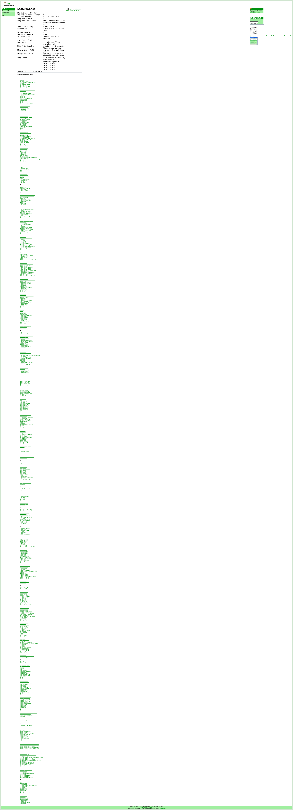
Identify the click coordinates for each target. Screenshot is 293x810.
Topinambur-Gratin (24, 710)
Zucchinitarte (22, 797)
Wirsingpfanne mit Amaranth (26, 775)
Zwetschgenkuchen (24, 801)
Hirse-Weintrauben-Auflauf (25, 357)
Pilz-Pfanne (22, 518)
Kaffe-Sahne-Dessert (24, 390)
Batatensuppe (23, 124)
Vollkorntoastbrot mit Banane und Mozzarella (29, 745)
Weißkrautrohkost (23, 761)
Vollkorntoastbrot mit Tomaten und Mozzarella (29, 748)
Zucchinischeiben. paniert (25, 792)
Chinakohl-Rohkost (24, 175)
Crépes (21, 178)
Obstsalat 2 (22, 498)
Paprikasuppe (23, 511)
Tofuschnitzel (23, 695)
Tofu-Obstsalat (23, 685)
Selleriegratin (23, 618)
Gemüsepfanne (23, 286)
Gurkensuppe (23, 328)
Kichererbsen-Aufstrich (25, 403)
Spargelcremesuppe (24, 637)
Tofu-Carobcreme (23, 677)
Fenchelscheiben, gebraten (26, 224)
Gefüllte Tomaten (23, 260)
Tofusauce (22, 694)
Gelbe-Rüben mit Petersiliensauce (27, 272)
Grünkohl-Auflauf (23, 323)
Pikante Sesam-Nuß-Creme (26, 517)
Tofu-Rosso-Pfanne (24, 687)
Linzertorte (22, 456)
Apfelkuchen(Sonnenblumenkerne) (27, 94)
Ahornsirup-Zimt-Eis (24, 81)
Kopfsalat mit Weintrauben (25, 420)
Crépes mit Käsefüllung (25, 180)
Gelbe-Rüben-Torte (24, 279)
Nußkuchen (22, 492)
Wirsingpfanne (23, 774)
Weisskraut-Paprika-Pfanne (26, 764)
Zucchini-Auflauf (23, 786)
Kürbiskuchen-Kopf (24, 441)
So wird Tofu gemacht (24, 627)
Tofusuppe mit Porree (24, 700)
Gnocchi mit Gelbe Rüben (25, 302)
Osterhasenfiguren (24, 504)
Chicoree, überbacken (24, 169)
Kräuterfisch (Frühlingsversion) (26, 424)
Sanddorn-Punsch (24, 592)
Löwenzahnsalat (23, 458)
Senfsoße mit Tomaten (24, 621)
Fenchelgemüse (23, 220)
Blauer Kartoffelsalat (24, 130)
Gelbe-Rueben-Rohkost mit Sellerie (27, 280)
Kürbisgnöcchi (23, 439)
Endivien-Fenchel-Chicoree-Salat (27, 196)
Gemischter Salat (23, 281)
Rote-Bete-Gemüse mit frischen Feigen (28, 576)
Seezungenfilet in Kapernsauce (26, 614)
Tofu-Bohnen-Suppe (24, 673)
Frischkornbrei (23, 237)
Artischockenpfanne (24, 102)
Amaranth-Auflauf (23, 85)
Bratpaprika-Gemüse (24, 145)
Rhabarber (22, 544)
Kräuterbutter (23, 422)
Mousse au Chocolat (24, 480)
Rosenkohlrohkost (24, 567)
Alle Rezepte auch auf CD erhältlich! (263, 26)
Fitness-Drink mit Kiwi (24, 236)
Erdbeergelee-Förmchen (25, 199)
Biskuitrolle (22, 128)
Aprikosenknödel (23, 99)
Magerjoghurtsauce (24, 462)
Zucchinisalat (23, 790)
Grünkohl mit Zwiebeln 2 (25, 322)
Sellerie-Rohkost (23, 617)
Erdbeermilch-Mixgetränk (25, 200)
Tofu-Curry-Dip (23, 679)
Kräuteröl (22, 425)
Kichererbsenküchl (24, 406)
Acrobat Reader (162, 808)
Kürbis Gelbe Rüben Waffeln (26, 434)
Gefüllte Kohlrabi (23, 257)
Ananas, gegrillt (23, 87)
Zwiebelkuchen (23, 803)
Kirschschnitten (23, 411)
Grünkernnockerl (23, 318)
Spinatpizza (22, 645)
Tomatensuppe (23, 707)
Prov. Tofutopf (23, 523)
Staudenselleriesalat (24, 648)
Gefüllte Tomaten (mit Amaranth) (26, 262)
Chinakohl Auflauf (23, 174)
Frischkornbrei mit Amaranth (26, 238)
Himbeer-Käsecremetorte (25, 346)
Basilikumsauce (23, 120)
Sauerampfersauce (24, 595)
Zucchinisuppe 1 (23, 795)
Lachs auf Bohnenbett (24, 451)
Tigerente (22, 667)
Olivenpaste (22, 501)
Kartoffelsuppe (23, 399)
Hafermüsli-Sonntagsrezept (26, 340)
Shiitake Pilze (23, 624)
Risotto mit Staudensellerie (25, 557)
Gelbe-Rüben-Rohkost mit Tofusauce (27, 276)
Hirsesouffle (22, 369)
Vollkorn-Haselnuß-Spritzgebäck (27, 733)
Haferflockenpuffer (24, 337)
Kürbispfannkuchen (24, 443)
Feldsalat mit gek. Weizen (25, 211)
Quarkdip (22, 531)
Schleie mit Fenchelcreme (25, 603)
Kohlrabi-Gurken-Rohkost (25, 415)
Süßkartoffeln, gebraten (25, 657)
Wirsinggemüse (23, 772)
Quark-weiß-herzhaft (24, 530)
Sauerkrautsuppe (23, 600)
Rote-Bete (22, 572)
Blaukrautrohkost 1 (24, 134)
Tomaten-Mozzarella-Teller (25, 703)
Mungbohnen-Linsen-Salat (25, 483)
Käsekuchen (22, 402)
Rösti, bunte (22, 569)
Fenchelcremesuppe (24, 218)
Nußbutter (22, 490)
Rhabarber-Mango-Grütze (25, 549)
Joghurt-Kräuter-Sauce (25, 381)
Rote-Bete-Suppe (23, 581)
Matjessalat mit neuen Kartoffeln (26, 477)
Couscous (22, 177)
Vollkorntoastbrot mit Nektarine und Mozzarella (29, 747)
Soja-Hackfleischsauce (25, 630)
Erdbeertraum (23, 203)
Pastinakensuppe (23, 514)
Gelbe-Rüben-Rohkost (25, 274)
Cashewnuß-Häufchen (25, 168)
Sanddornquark (23, 593)
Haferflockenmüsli (24, 334)
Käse (21, 400)
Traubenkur (22, 716)
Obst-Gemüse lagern (24, 496)
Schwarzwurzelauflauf (24, 608)
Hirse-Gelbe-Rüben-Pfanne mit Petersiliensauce (30, 355)
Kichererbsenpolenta (24, 407)
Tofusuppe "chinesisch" (25, 698)
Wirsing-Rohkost (23, 771)
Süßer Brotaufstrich (24, 652)
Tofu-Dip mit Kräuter (24, 681)
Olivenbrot (22, 500)
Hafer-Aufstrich (23, 332)
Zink (21, 782)
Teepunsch (22, 663)
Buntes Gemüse (23, 161)
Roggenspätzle (23, 562)
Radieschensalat (23, 541)
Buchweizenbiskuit (24, 156)
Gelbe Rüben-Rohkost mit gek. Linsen (28, 270)
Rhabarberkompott (24, 551)
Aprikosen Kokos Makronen (26, 98)
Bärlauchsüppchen (24, 118)
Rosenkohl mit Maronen (25, 566)
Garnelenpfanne (23, 254)
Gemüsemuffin (23, 285)
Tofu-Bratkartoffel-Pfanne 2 (25, 675)
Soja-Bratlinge (23, 628)
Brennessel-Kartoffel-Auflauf (26, 147)
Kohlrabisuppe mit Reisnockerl (26, 417)
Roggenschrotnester (24, 561)
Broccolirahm (23, 152)
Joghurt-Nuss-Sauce (24, 382)
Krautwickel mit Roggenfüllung (26, 428)
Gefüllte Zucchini (23, 263)
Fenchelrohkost (23, 223)
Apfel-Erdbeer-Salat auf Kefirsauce (27, 90)
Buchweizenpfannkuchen (25, 160)
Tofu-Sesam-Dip (23, 689)
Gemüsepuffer (23, 288)
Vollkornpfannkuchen (24, 738)
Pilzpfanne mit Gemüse (25, 519)
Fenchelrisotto (23, 222)
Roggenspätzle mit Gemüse (26, 563)
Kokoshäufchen (23, 418)
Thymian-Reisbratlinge (25, 666)
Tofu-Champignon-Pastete (25, 678)
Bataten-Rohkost (23, 123)
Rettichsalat (22, 543)
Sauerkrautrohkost (24, 599)
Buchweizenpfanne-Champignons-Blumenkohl (30, 159)
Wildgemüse (22, 766)
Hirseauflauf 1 (23, 359)
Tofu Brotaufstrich (23, 670)
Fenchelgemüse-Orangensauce (26, 221)
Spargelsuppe (23, 641)
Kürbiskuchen (23, 440)
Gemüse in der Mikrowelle (25, 282)
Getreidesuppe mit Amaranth (26, 300)
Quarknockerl (23, 532)
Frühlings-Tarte (23, 242)
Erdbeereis (22, 198)
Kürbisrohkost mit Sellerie (25, 444)
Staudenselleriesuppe (24, 649)
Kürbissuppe (22, 447)
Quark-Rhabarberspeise (25, 528)
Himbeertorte (23, 348)
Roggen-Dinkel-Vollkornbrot (26, 558)
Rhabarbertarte (23, 554)
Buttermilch (22, 163)
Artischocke (22, 101)
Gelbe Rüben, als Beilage (25, 269)
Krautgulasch (23, 427)
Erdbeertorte (22, 202)
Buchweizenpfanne (24, 158)
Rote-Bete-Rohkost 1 (24, 577)
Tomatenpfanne (23, 704)
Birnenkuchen (23, 127)
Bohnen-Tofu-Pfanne (24, 142)
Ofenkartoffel (22, 499)
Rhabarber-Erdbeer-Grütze (25, 545)
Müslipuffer (22, 484)
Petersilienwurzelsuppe (25, 515)
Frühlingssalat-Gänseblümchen (26, 248)
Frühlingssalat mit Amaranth (26, 244)
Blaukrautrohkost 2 (24, 135)
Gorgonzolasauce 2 (24, 305)
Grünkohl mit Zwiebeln (24, 321)
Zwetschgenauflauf (24, 798)
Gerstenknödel (23, 295)
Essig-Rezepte (23, 204)
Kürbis (21, 433)
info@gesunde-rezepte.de (146, 807)
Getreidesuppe (23, 299)
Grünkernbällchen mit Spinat (26, 315)
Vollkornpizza (23, 739)
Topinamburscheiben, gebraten (26, 715)
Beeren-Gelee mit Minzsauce (26, 126)
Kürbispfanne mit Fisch (25, 442)
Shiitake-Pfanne (23, 626)
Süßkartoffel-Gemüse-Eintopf (26, 653)
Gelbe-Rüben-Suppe (24, 278)
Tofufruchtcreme (23, 691)
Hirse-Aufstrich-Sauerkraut (25, 353)
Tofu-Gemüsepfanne (24, 682)
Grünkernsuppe (23, 319)
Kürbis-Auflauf (23, 435)
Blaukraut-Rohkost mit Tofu (25, 133)
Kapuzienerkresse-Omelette (26, 393)
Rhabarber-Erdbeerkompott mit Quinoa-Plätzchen (30, 546)
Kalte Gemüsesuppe (24, 391)
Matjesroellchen (23, 476)
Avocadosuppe (23, 109)
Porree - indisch (23, 522)
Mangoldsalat (23, 470)
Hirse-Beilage (23, 354)
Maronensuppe (23, 473)
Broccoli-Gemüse (23, 150)
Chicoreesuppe (23, 171)
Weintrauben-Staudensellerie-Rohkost (28, 755)
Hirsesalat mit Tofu (24, 368)
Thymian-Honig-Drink (24, 665)
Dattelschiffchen (23, 187)
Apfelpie (22, 95)
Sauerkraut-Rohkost (24, 598)
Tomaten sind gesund (24, 702)
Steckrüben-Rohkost (24, 650)
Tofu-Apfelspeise (23, 672)
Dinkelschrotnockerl (24, 190)
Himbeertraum (23, 349)
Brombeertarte (23, 154)
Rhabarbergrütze (23, 550)
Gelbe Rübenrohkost (24, 271)
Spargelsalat (22, 639)
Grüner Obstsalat (23, 314)
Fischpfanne (22, 231)
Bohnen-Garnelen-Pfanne (25, 139)
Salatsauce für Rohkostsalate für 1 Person (29, 588)
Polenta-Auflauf (23, 521)
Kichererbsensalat (24, 408)
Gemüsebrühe (23, 284)
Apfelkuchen (22, 92)
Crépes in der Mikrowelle (25, 179)
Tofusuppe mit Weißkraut (25, 701)
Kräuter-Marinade (23, 421)
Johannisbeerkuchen (24, 385)
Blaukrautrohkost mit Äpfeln (26, 136)
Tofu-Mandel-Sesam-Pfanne (26, 683)
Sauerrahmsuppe (23, 601)
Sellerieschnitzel (23, 619)
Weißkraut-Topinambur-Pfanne (26, 758)
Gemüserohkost (23, 289)
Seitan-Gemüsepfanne (25, 615)
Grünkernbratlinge (24, 317)
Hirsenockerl (22, 363)
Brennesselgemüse (24, 148)
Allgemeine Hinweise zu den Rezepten (28, 82)
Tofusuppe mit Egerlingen (25, 699)
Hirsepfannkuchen (24, 365)
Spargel (21, 633)
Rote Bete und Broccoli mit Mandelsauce (28, 571)
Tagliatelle (22, 661)
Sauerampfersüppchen (25, 596)
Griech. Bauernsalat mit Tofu (26, 308)
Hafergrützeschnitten (24, 338)
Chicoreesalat (23, 170)
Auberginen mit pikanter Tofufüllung (27, 103)
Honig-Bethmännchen (24, 372)
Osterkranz (22, 505)
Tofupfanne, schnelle (24, 693)
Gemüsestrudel (23, 290)
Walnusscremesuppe (24, 754)
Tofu (21, 669)
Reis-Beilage (23, 542)
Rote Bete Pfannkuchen (25, 570)
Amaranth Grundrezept (25, 84)
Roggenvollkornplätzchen (25, 565)
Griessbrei (22, 310)
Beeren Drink (23, 125)
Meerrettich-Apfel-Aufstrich (25, 479)
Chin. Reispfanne (23, 172)
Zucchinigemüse (23, 788)
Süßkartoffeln (23, 655)
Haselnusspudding (24, 345)
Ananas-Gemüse (23, 88)
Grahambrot (22, 306)
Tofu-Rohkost (23, 686)
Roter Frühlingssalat (24, 582)
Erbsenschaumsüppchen (25, 197)
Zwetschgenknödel (24, 799)
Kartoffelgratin (23, 394)
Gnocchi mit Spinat (24, 303)
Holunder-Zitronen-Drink (25, 370)
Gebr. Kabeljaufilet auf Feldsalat (26, 255)
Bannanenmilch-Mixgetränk (26, 117)
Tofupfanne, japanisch (24, 692)
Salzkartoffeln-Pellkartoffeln (26, 591)
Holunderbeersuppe (24, 371)
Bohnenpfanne (23, 143)
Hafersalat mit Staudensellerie (26, 341)
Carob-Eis (22, 167)
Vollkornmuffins (23, 737)
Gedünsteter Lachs (24, 256)
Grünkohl (22, 320)
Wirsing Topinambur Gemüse (26, 770)
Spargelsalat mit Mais (24, 640)
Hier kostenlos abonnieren (255, 12)
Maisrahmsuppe (23, 464)
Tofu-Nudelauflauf (24, 684)
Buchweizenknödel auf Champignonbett (28, 157)
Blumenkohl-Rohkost (24, 137)
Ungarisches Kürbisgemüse (26, 725)
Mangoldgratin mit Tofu (25, 469)
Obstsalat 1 (22, 497)
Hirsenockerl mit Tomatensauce (26, 364)
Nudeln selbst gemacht (25, 488)
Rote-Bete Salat (23, 573)
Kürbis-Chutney (23, 436)
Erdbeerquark (23, 201)
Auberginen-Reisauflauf (25, 106)
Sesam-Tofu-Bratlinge (24, 623)
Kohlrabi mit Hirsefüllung (25, 414)
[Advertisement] (34, 4)
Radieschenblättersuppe (25, 539)
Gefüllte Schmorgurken (25, 258)
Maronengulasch (23, 472)
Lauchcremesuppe (24, 452)
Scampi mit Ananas (24, 602)
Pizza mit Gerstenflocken (25, 520)
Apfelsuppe (22, 97)
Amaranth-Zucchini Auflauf (25, 86)
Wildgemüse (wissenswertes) (26, 767)
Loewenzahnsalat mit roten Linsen (27, 457)
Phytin (21, 516)
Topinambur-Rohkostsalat (25, 714)
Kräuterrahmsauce (24, 426)
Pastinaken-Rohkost (24, 513)
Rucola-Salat (23, 583)
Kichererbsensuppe (24, 409)
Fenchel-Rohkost (23, 217)
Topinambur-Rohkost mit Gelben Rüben (28, 713)
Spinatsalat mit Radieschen (26, 647)
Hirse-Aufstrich (23, 352)
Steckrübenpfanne (24, 651)
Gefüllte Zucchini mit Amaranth (26, 264)
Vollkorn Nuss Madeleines (25, 731)
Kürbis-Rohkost (23, 438)
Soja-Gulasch (23, 629)
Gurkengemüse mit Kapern (25, 326)
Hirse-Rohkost (23, 356)
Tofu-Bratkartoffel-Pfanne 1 (25, 674)
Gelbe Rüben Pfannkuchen (25, 268)
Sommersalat (23, 631)
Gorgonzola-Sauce (24, 304)
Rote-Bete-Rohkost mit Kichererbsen (27, 579)
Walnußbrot (22, 753)
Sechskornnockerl (24, 610)
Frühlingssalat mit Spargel (25, 247)
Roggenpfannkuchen (24, 560)
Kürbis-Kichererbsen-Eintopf (26, 437)
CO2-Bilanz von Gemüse (25, 176)
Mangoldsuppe (23, 471)
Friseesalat (22, 239)
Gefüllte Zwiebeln (23, 266)
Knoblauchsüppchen (24, 412)
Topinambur (22, 708)
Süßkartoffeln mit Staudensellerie (27, 656)
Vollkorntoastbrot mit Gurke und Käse (27, 746)
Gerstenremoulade (24, 297)
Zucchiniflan (22, 787)
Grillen (21, 311)
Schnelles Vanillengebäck (25, 604)
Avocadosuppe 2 (23, 110)
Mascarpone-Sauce (24, 474)
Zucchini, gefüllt (23, 784)
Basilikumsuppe (23, 121)
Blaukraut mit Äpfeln (24, 132)
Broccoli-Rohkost (23, 151)
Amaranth (22, 83)
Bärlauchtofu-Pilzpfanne (25, 119)
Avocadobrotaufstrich (24, 108)
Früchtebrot (22, 240)
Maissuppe (22, 466)
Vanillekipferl (22, 730)
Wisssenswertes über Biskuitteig (26, 777)
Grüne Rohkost (23, 312)
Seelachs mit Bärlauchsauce (26, 611)
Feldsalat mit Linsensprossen (26, 213)
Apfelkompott (23, 91)
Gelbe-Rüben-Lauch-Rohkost (26, 273)
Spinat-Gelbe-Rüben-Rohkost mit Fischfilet (29, 643)
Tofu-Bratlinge (23, 676)
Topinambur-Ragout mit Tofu (26, 712)
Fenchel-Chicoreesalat (25, 216)
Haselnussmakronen (24, 344)
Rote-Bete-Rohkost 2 (24, 578)
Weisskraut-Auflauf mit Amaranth (27, 763)
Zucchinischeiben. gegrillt (25, 791)
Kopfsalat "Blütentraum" (25, 419)
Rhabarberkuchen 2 (24, 553)
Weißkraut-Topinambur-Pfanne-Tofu (27, 759)
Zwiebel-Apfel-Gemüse (25, 802)
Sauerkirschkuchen (24, 597)
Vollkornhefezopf (23, 735)
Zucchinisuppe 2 (23, 796)
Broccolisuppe (23, 153)
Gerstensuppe (23, 298)
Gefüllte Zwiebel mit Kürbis (25, 265)
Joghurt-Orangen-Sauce (25, 383)
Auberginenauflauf (24, 107)
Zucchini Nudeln (23, 783)
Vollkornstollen (23, 743)
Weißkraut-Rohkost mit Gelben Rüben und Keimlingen (31, 757)
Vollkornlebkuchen (24, 736)
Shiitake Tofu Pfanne (24, 625)
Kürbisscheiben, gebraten (25, 446)
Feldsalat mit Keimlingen (25, 212)
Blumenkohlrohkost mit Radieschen (27, 138)
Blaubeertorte (23, 129)
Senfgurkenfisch (23, 620)
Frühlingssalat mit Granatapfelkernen (27, 246)
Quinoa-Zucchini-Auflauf (25, 534)
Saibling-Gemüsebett (24, 587)
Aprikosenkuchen (23, 100)
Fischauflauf (22, 226)
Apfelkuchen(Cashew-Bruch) (26, 93)
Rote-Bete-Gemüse (24, 574)
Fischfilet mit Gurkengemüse (26, 227)
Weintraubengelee (24, 756)
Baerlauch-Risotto (24, 116)
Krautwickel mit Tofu (24, 430)
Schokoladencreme (24, 605)
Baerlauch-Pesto (23, 114)
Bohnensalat (22, 144)
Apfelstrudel (22, 96)
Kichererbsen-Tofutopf (24, 405)
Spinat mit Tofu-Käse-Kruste (26, 642)
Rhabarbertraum (23, 555)
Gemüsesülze (23, 291)
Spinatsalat (22, 646)
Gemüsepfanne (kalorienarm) (26, 287)
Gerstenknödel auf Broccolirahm (26, 296)
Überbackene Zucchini (25, 720)
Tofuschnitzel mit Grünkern (25, 697)
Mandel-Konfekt (23, 467)
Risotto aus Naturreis (24, 556)
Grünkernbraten (23, 316)
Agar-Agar (22, 80)
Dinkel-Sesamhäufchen (25, 188)
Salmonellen (22, 589)
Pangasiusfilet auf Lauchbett (26, 509)
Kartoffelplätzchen (24, 396)
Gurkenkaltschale (23, 327)
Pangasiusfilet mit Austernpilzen (26, 510)
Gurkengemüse (23, 324)
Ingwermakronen (23, 376)
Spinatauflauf (23, 644)
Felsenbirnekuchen (24, 214)
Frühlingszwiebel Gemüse (25, 249)
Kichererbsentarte (24, 410)
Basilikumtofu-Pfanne (24, 122)
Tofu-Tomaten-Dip (24, 690)
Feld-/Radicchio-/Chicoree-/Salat (27, 209)
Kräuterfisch (22, 423)
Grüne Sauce (23, 313)
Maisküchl (22, 463)
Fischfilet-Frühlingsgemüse (25, 230)
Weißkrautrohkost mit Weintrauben (27, 762)
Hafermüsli (22, 339)
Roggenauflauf (23, 559)
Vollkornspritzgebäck (24, 741)
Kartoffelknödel (23, 395)
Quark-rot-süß (23, 529)
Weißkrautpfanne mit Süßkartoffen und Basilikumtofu (31, 760)
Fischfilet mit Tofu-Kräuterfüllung (26, 229)
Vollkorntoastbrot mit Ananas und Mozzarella (29, 744)
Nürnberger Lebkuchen (25, 489)
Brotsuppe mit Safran (24, 155)
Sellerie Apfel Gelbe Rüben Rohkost (27, 616)
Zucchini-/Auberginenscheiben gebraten (28, 785)
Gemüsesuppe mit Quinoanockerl (27, 292)
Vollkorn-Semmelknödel (25, 734)
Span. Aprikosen (23, 632)
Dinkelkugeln (23, 189)
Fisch (21, 225)
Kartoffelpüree (23, 398)
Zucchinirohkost (23, 789)
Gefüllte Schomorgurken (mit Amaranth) (28, 259)
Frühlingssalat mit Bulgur (25, 245)
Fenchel (22, 215)
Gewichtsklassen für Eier (25, 301)
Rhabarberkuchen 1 (24, 552)
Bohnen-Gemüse (23, 140)
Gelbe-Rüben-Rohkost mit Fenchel (27, 275)
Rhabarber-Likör (23, 547)
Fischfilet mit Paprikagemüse (26, 228)
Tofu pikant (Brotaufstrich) (25, 671)
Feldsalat (22, 210)
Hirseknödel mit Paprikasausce (26, 362)
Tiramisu (22, 668)
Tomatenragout (23, 705)
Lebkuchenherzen (24, 453)
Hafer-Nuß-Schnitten (24, 333)
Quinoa (21, 533)
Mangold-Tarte (23, 468)
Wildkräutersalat (23, 769)
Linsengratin (22, 454)
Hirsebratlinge (23, 361)
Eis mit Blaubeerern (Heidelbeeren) (27, 195)
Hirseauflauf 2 (23, 360)
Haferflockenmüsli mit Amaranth (26, 336)
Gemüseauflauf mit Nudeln (25, 283)
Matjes (21, 475)
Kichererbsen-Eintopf (24, 404)
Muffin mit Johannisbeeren (25, 482)
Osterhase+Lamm (24, 503)
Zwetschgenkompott (24, 800)
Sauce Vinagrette (23, 594)
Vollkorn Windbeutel (24, 732)
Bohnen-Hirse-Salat (24, 141)
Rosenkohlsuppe (23, 568)
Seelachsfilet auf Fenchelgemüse (27, 613)
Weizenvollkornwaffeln (25, 765)
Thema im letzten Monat (261, 14)
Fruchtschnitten (23, 241)
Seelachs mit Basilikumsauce (26, 612)
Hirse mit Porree (23, 350)
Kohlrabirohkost (23, 416)
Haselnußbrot (23, 343)
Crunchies (22, 181)
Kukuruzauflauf (23, 432)
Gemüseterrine (23, 294)
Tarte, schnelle (23, 662)
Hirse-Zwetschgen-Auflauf (25, 358)
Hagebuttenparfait (24, 342)
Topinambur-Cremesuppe (25, 709)
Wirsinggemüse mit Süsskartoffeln (27, 773)
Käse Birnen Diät (23, 401)
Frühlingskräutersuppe (25, 243)
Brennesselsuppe (23, 149)
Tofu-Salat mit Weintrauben (25, 688)
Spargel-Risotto (23, 636)
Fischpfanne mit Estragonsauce (26, 232)
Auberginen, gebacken (25, 104)
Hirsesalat (22, 366)
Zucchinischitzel (23, 793)
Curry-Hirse (22, 182)
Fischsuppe (22, 234)
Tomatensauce (23, 706)
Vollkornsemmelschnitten (25, 740)
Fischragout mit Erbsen (25, 233)
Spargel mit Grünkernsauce (26, 635)
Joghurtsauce (23, 384)
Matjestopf (22, 478)
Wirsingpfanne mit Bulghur (25, 776)
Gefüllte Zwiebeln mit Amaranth (26, 267)
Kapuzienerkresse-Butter (25, 392)
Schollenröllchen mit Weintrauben (27, 607)
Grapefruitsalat (23, 307)
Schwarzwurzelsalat (24, 609)
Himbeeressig (23, 347)
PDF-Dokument (5, 14)
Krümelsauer (22, 431)
